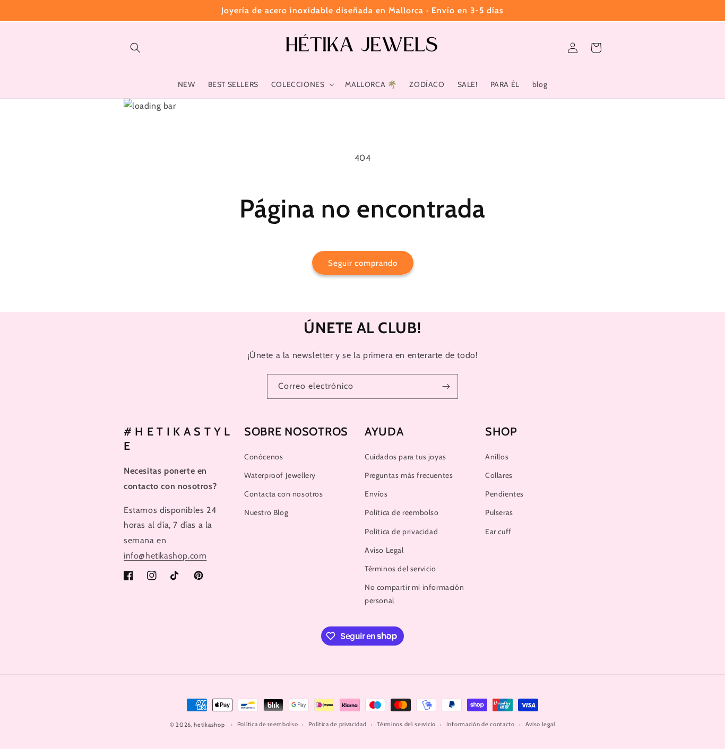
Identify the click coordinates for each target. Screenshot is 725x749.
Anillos (496, 456)
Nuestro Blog (266, 512)
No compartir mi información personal (414, 593)
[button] (135, 47)
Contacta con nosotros (283, 494)
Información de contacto (480, 724)
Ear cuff (498, 531)
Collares (499, 475)
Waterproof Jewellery (280, 475)
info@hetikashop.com (165, 556)
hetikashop (209, 724)
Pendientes (504, 494)
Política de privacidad (401, 531)
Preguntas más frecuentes (409, 475)
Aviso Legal (384, 550)
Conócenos (263, 456)
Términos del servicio (400, 568)
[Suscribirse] (446, 386)
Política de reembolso (402, 512)
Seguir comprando (363, 263)
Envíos (376, 494)
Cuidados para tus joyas (405, 456)
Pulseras (499, 512)
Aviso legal (540, 724)
